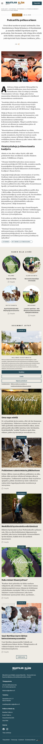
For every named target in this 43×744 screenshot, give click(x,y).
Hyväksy (21, 372)
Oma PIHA (5, 721)
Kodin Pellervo (6, 715)
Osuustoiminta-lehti (8, 718)
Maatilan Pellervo (7, 712)
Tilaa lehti (37, 3)
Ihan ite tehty (11, 279)
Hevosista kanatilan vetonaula (32, 280)
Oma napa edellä (10, 417)
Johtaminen (12, 9)
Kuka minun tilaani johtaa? (15, 580)
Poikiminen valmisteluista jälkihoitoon (21, 470)
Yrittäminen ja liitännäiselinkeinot (27, 9)
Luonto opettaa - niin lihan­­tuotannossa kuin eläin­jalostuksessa (32, 311)
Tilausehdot (6, 740)
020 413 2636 (6, 685)
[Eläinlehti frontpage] (21, 3)
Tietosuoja (14, 740)
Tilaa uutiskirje (6, 733)
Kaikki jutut (21, 657)
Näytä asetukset (21, 381)
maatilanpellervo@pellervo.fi (11, 704)
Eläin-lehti (4, 9)
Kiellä (21, 376)
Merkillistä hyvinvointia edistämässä (20, 526)
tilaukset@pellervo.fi (8, 691)
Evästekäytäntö (6, 384)
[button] (3, 3)
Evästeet (21, 740)
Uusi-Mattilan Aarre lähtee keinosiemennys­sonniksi (14, 637)
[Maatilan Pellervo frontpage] (11, 3)
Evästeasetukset (30, 740)
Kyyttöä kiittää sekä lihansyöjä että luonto (11, 310)
